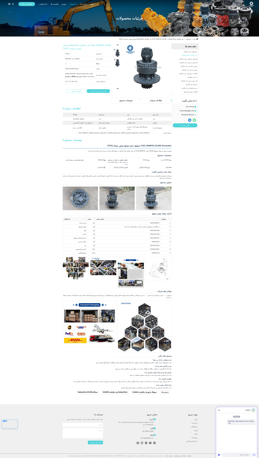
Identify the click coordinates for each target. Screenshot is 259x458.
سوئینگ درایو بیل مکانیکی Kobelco (144, 392)
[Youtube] (146, 443)
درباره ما (83, 4)
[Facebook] (150, 443)
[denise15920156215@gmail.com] (137, 443)
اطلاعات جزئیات (156, 100)
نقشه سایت (168, 456)
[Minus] (219, 410)
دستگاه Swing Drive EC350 (88, 392)
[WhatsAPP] (194, 120)
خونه (92, 4)
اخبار (195, 434)
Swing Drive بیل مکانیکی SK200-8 (115, 392)
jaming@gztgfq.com (147, 438)
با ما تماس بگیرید (42, 4)
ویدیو (64, 4)
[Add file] (254, 455)
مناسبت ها (55, 4)
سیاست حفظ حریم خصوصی (182, 456)
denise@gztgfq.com (187, 111)
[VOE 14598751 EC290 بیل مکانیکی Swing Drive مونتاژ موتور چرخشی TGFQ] (148, 67)
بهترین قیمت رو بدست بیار (98, 91)
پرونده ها (194, 437)
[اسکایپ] (190, 120)
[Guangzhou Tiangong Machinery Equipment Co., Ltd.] (251, 4)
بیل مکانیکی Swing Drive (176, 39)
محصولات (73, 4)
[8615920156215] (142, 443)
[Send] (219, 455)
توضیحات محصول (126, 100)
